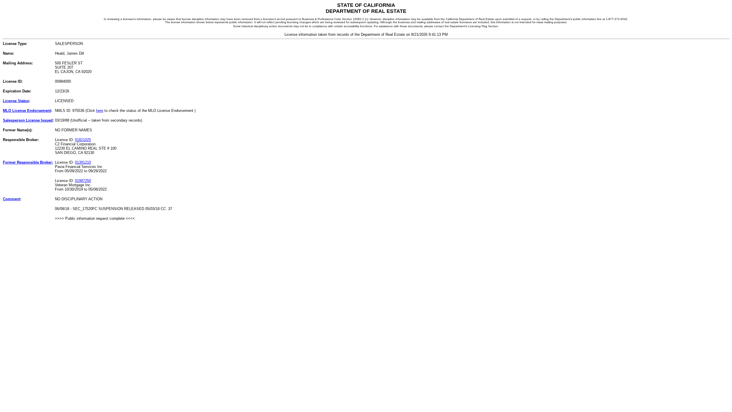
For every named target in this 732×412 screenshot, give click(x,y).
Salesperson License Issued (28, 120)
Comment (11, 199)
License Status (16, 101)
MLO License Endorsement (27, 110)
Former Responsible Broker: (28, 162)
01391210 (83, 162)
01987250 (83, 181)
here (99, 110)
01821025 (83, 140)
